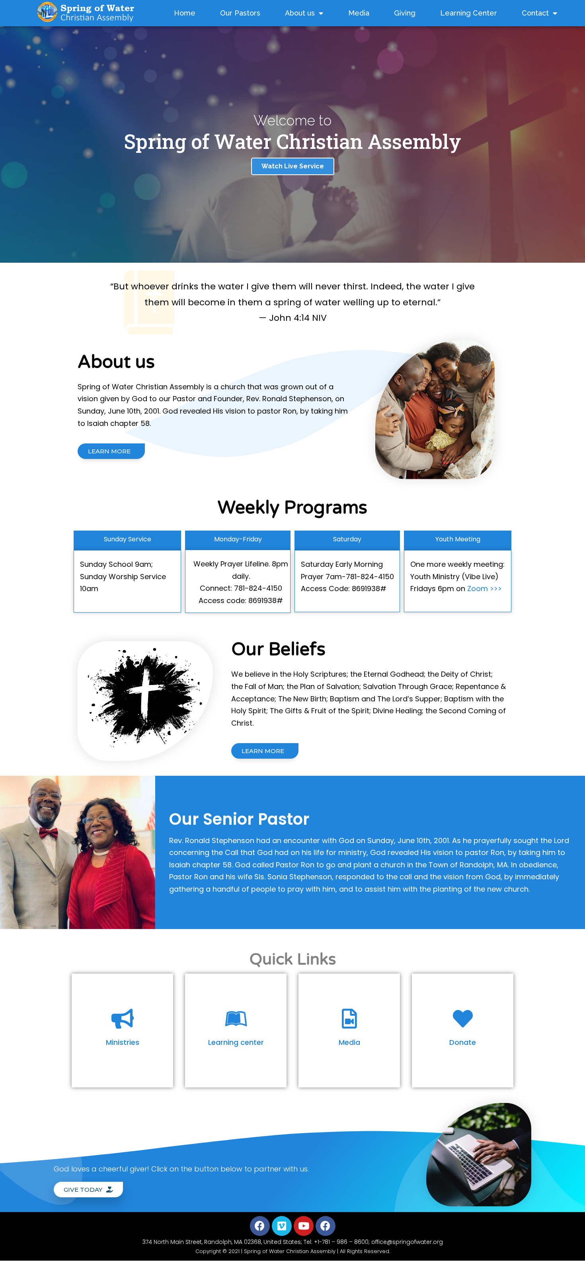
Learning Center (468, 13)
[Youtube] (304, 1226)
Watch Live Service (292, 166)
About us (300, 13)
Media (358, 13)
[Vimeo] (282, 1226)
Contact (535, 13)
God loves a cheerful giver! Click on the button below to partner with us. (181, 1169)
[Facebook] (260, 1226)
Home (184, 13)
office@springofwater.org (407, 1242)
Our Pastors (240, 13)
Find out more (122, 1055)
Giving (404, 13)
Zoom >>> (484, 588)
